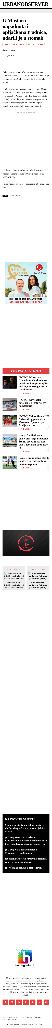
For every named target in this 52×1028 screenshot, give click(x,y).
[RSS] (32, 1002)
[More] (45, 61)
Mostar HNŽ (37, 44)
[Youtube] (46, 1002)
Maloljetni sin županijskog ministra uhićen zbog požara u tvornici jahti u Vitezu (25, 828)
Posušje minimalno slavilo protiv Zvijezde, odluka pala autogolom (34, 460)
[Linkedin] (28, 61)
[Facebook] (5, 61)
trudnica (19, 195)
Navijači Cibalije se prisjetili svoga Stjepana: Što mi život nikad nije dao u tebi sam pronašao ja (33, 441)
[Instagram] (12, 1002)
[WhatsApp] (22, 61)
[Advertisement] (26, 228)
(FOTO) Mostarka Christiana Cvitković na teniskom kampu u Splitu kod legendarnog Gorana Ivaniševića (33, 383)
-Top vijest (26, 393)
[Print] (39, 61)
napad (12, 195)
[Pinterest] (16, 61)
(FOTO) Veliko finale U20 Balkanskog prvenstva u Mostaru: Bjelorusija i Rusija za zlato (34, 421)
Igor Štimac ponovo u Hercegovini (23, 867)
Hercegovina (15, 44)
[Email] (34, 61)
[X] (10, 61)
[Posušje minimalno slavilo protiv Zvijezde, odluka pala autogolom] (10, 462)
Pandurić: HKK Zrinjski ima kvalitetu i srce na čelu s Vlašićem (14, 585)
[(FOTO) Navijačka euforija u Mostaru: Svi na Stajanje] (10, 404)
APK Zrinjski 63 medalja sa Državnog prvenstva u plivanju (38, 585)
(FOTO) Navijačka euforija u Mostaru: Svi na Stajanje (33, 402)
